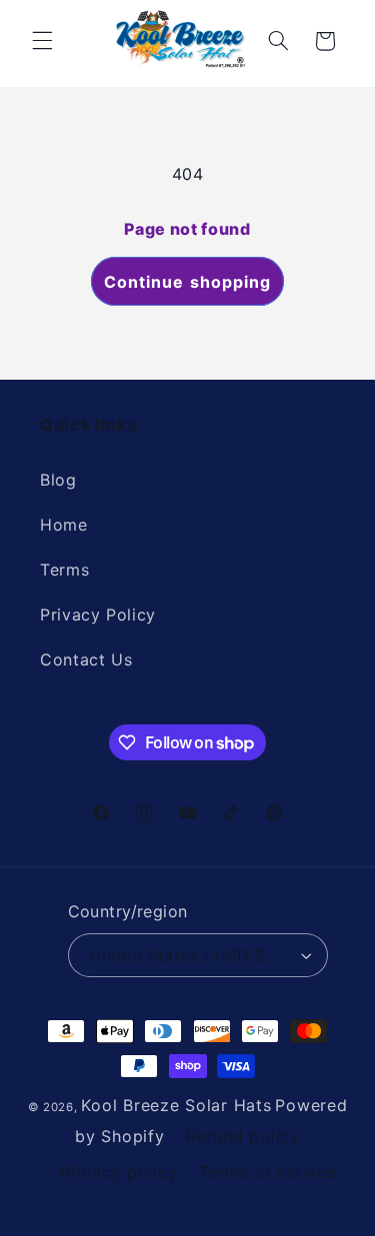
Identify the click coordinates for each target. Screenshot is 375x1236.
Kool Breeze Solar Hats (176, 1105)
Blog (58, 480)
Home (64, 525)
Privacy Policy (98, 614)
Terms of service (268, 1172)
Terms (64, 570)
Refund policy (243, 1136)
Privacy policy (118, 1172)
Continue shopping (187, 282)
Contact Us (86, 659)
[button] (42, 41)
